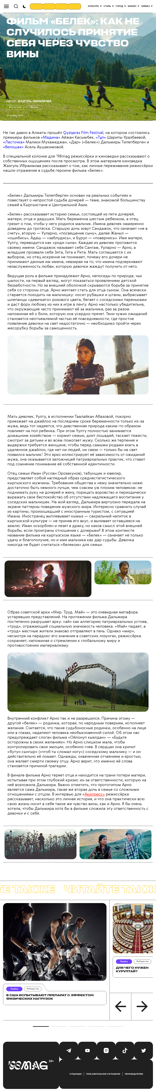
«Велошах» (13, 147)
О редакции (75, 1074)
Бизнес (132, 6)
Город (119, 6)
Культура (93, 6)
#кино (34, 107)
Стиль (107, 6)
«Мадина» (50, 138)
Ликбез (145, 6)
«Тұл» (101, 138)
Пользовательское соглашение (103, 1074)
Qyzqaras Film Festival (82, 133)
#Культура (15, 107)
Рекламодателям (134, 1074)
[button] (120, 1006)
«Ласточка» (14, 142)
